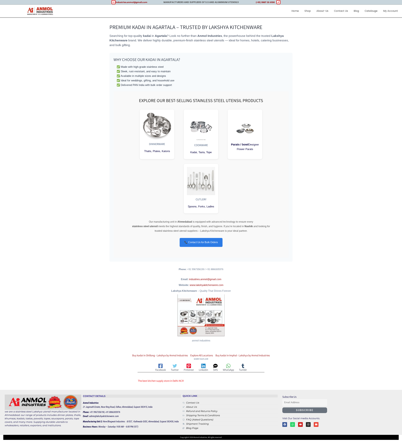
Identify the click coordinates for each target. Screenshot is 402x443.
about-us (322, 11)
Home (295, 11)
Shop (307, 11)
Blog (356, 11)
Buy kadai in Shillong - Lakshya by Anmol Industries (160, 355)
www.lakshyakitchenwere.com (206, 285)
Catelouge (371, 11)
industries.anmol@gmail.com (205, 279)
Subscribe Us (289, 396)
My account (390, 11)
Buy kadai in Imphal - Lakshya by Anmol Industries (242, 355)
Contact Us (341, 11)
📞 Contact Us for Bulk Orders (201, 242)
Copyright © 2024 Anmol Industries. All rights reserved (201, 437)
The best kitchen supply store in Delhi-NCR (161, 380)
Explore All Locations (201, 355)
